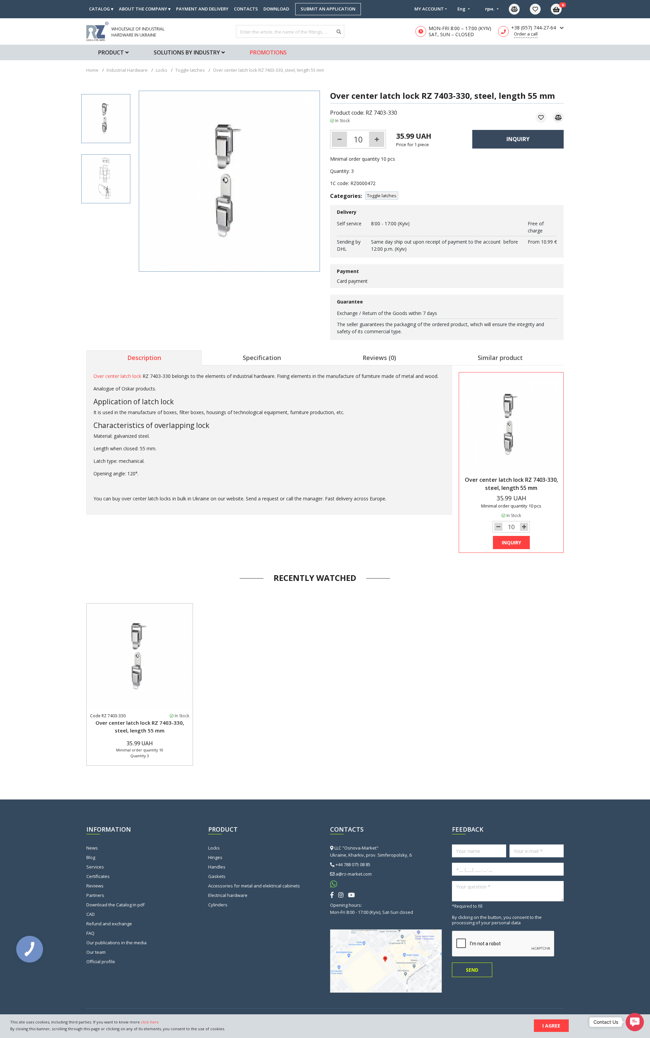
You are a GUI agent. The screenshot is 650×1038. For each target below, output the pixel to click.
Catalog (101, 9)
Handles (216, 867)
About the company (145, 9)
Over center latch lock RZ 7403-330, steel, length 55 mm (139, 726)
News (92, 848)
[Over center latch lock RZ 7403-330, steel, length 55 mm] (106, 118)
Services (95, 867)
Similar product (500, 358)
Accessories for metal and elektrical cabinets (254, 886)
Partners (95, 895)
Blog (90, 857)
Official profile (100, 961)
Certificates (98, 876)
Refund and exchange (109, 924)
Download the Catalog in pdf (115, 905)
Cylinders (218, 905)
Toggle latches (381, 196)
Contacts (246, 9)
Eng (462, 9)
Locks (214, 848)
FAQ (90, 933)
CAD (90, 914)
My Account (429, 9)
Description (144, 358)
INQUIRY (517, 139)
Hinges (215, 857)
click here (150, 1021)
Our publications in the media (116, 943)
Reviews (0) (379, 358)
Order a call (526, 34)
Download (276, 9)
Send (472, 970)
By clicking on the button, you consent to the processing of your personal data (497, 920)
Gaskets (216, 876)
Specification (262, 358)
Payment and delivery (202, 9)
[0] (540, 9)
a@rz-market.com (353, 874)
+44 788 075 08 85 (352, 864)
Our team (96, 952)
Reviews (95, 886)
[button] (635, 1022)
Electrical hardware (227, 895)
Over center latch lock (117, 376)
